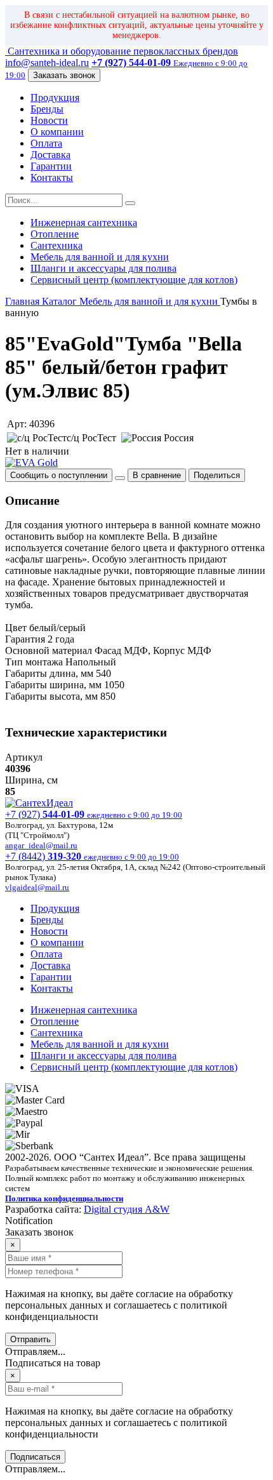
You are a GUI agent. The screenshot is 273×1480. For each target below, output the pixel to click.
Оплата (46, 143)
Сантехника (56, 245)
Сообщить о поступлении (58, 475)
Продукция (54, 97)
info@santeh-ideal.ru (47, 62)
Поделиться (217, 475)
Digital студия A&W (127, 1209)
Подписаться (35, 1457)
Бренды (46, 108)
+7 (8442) (92, 856)
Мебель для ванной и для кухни (99, 256)
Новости (49, 120)
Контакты (51, 177)
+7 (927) (93, 814)
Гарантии (51, 166)
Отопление (54, 234)
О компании (57, 131)
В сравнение (157, 475)
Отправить (30, 1339)
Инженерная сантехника (83, 222)
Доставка (50, 154)
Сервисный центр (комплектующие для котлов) (133, 279)
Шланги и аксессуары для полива (103, 268)
